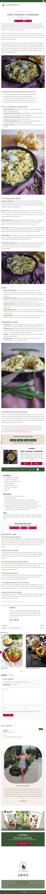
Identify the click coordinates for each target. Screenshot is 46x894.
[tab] (20, 671)
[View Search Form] (2, 1)
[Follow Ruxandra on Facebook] (10, 620)
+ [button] (39, 469)
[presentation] (12, 650)
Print (27, 463)
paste (22, 601)
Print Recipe (28, 20)
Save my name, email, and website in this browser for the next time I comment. (21, 711)
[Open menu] (43, 5)
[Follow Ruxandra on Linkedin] (15, 620)
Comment (6, 689)
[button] (29, 448)
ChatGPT (13, 440)
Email (26, 707)
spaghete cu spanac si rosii (24, 431)
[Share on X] (1, 447)
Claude (26, 440)
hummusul (22, 426)
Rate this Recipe (15, 528)
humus (14, 601)
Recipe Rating (6, 684)
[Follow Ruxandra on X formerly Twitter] (13, 620)
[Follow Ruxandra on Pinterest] (18, 620)
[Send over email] (1, 452)
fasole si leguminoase (6, 601)
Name (5, 707)
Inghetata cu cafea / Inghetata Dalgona (10, 627)
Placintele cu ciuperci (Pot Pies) (33, 668)
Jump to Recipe (19, 20)
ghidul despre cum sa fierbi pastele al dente (15, 429)
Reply (41, 729)
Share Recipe (32, 528)
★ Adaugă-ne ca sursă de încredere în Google (23, 442)
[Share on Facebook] (1, 444)
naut (18, 601)
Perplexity (33, 440)
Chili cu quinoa (4, 668)
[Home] (14, 11)
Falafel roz (42, 627)
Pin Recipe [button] (24, 528)
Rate (38, 463)
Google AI (20, 440)
